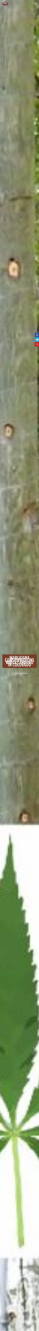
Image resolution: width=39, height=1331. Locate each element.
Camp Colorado (19, 673)
